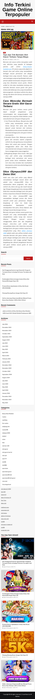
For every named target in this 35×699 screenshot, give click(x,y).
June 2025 (5, 346)
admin (6, 59)
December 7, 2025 (11, 687)
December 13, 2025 (12, 597)
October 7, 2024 (12, 59)
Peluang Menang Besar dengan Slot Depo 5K (15, 293)
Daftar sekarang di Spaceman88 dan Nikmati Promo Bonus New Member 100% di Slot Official (16, 299)
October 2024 (6, 371)
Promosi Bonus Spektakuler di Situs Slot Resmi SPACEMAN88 (15, 287)
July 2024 (5, 380)
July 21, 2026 (10, 566)
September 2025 (7, 336)
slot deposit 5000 (6, 489)
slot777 (4, 458)
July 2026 (5, 324)
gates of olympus (6, 516)
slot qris (4, 455)
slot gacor (5, 449)
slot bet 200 (5, 446)
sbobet (4, 436)
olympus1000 (6, 433)
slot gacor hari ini (7, 452)
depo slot (3, 503)
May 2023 (5, 402)
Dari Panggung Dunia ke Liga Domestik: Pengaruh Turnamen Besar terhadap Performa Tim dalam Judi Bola (16, 272)
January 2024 (6, 393)
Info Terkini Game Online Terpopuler (17, 9)
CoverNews (25, 694)
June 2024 (5, 384)
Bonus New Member (8, 413)
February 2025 (6, 358)
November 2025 (6, 330)
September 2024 (7, 374)
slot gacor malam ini (6, 524)
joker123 (3, 494)
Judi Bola (4, 420)
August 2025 (6, 340)
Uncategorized (6, 484)
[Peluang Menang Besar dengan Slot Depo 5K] (17, 642)
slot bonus (4, 513)
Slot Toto (3, 500)
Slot (4, 52)
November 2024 (6, 368)
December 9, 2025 (11, 657)
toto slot (4, 481)
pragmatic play (5, 530)
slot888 (4, 465)
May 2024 (5, 387)
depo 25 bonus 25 (6, 497)
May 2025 (5, 349)
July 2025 (5, 343)
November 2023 (6, 399)
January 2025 (6, 362)
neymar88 (5, 429)
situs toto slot (5, 519)
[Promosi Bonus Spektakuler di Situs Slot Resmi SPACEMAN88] (17, 611)
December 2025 (6, 327)
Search (3, 252)
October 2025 (6, 333)
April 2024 (5, 390)
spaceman (5, 468)
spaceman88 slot (7, 474)
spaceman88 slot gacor (8, 478)
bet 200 (3, 492)
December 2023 (6, 396)
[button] (2, 21)
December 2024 (6, 365)
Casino (4, 417)
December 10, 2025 (12, 628)
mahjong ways (5, 507)
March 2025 (5, 355)
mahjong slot (6, 426)
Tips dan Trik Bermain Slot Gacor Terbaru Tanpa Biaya (15, 56)
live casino (5, 423)
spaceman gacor (6, 471)
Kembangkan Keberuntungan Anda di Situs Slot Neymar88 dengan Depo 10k (15, 280)
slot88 (4, 462)
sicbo (3, 439)
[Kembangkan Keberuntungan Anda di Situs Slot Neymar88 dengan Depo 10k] (17, 581)
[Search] (32, 21)
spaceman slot (5, 510)
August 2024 (6, 377)
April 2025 (5, 352)
